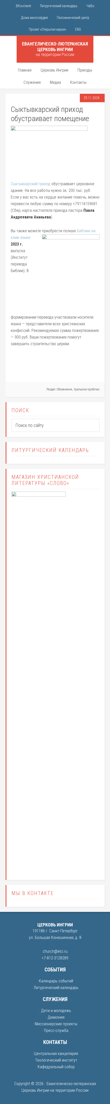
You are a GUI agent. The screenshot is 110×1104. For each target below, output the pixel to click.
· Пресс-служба (55, 1030)
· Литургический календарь (55, 987)
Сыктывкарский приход (30, 183)
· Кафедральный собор (55, 1066)
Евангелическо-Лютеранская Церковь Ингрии (55, 46)
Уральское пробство (87, 389)
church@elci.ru (55, 951)
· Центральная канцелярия (55, 1053)
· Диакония (55, 1017)
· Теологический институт (55, 1060)
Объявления (64, 389)
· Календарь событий (55, 981)
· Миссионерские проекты (55, 1023)
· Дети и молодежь (55, 1010)
